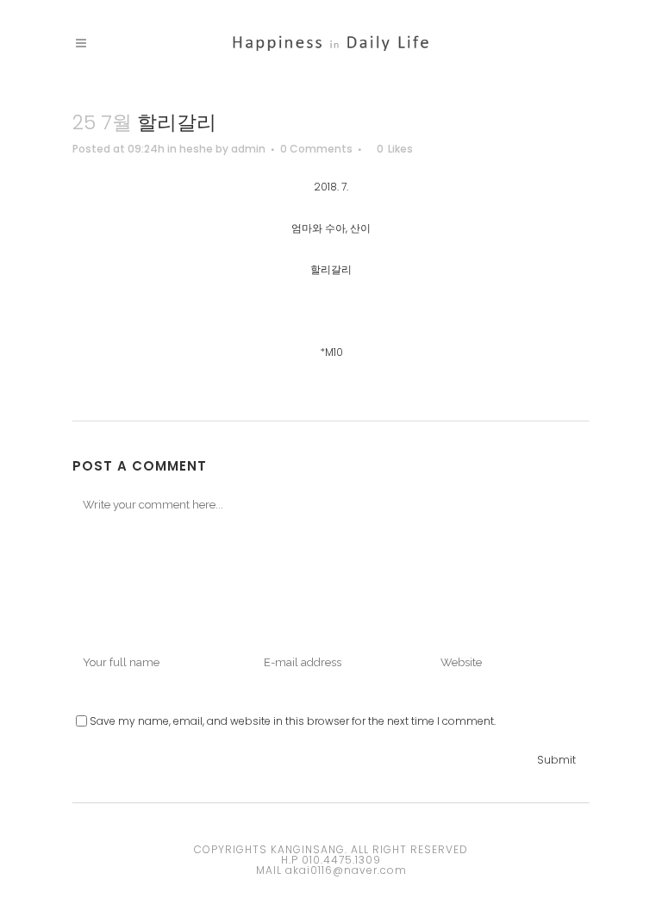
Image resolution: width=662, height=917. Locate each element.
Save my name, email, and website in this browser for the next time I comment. (293, 721)
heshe (196, 148)
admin (248, 148)
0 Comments (316, 148)
